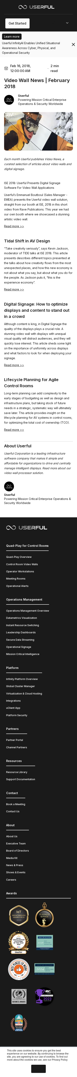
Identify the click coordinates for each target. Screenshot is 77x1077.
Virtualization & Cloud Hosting (24, 693)
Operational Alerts (17, 585)
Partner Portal (14, 740)
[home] (36, 6)
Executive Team (16, 843)
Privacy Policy (60, 1059)
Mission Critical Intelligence (22, 654)
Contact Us (13, 811)
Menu (57, 22)
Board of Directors (17, 850)
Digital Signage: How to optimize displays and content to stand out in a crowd (36, 310)
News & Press (14, 865)
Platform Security (16, 715)
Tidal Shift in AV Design (27, 241)
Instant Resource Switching (22, 625)
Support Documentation (20, 779)
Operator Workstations (20, 571)
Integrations (13, 700)
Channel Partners (16, 747)
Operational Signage (18, 646)
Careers (11, 879)
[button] (61, 23)
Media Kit (11, 858)
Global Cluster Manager (20, 686)
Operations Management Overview (27, 610)
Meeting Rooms (15, 578)
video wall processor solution (23, 473)
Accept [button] (38, 1068)
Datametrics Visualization (21, 617)
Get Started (17, 23)
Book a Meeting (15, 804)
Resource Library (16, 772)
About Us (11, 836)
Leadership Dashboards (21, 632)
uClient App (13, 707)
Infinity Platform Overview (22, 679)
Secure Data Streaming (20, 639)
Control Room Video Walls (22, 564)
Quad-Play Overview (19, 556)
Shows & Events (15, 872)
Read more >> (14, 226)
